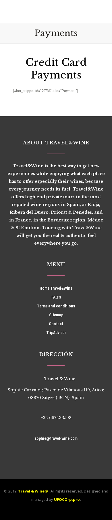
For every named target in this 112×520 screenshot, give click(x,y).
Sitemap (56, 314)
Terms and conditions (56, 306)
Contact (56, 323)
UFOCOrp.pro (67, 499)
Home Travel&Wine (56, 288)
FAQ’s (56, 297)
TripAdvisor (56, 332)
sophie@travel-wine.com (56, 438)
